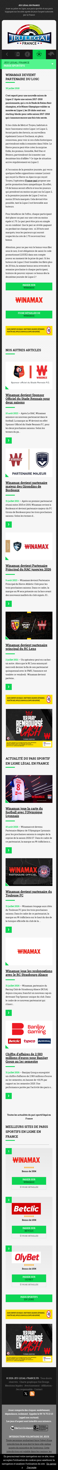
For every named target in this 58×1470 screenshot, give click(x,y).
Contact (38, 1389)
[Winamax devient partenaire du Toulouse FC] (29, 872)
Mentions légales (14, 1385)
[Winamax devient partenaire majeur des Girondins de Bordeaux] (29, 462)
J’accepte (32, 1467)
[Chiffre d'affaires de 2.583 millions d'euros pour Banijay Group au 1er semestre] (29, 1034)
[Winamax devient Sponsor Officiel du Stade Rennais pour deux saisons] (29, 375)
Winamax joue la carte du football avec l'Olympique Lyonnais (24, 812)
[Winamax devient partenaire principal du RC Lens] (29, 625)
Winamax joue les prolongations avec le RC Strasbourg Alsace (29, 973)
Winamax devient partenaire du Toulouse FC (29, 893)
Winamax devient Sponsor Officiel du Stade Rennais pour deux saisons (28, 398)
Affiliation (46, 1385)
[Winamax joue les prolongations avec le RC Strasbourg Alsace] (29, 951)
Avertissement (32, 1385)
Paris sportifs (29, 1298)
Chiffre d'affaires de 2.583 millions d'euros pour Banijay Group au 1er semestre (27, 1057)
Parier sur (29, 286)
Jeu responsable (24, 1389)
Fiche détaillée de (29, 314)
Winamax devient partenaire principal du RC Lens (26, 647)
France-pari (31, 180)
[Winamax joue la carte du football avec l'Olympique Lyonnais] (29, 789)
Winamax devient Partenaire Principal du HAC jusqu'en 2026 (28, 567)
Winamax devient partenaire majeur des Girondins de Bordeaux (26, 486)
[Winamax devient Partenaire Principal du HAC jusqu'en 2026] (29, 546)
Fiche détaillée (30, 1187)
